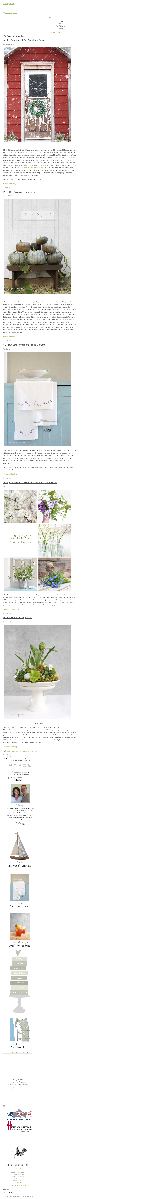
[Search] (25, 758)
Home (60, 19)
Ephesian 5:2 (18, 1182)
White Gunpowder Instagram (34, 167)
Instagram (6, 162)
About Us (60, 24)
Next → (11, 756)
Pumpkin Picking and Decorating (19, 192)
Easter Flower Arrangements (17, 617)
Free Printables (60, 26)
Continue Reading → (10, 184)
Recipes (60, 28)
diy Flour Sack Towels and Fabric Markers (24, 344)
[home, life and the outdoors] (10, 13)
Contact (60, 21)
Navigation (8, 3)
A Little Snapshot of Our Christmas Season (24, 40)
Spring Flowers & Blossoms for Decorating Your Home (30, 482)
